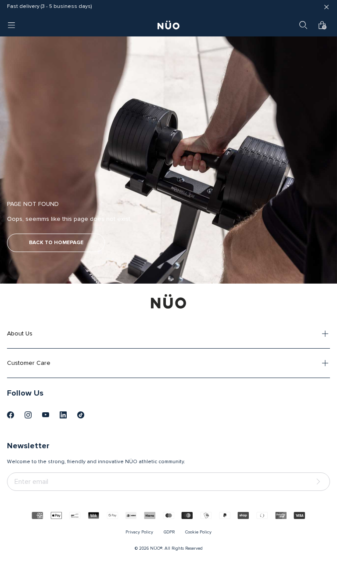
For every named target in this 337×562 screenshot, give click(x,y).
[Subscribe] (320, 482)
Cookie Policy (198, 532)
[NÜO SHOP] (168, 301)
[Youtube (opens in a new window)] (45, 414)
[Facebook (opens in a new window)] (10, 414)
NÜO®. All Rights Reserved (176, 548)
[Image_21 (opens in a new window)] (80, 414)
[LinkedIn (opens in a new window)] (63, 414)
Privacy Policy (139, 532)
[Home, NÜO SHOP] (168, 25)
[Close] (326, 7)
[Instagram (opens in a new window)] (28, 414)
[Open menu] (11, 25)
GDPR (169, 532)
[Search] (303, 25)
